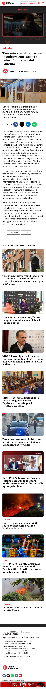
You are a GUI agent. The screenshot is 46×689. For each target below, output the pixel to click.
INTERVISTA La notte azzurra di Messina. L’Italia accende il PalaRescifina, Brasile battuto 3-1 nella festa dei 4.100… (22, 568)
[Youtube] (20, 675)
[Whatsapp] (12, 675)
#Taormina (26, 232)
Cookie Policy (19, 680)
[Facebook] (4, 675)
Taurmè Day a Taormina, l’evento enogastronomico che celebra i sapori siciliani (22, 320)
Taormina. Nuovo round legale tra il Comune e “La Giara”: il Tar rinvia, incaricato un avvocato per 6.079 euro (22, 280)
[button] (15, 124)
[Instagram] (8, 675)
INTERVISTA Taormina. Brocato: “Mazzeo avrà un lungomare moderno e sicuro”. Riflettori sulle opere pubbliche (23, 482)
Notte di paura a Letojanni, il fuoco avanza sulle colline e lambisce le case (19, 526)
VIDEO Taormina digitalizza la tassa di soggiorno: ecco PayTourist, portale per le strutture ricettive (20, 402)
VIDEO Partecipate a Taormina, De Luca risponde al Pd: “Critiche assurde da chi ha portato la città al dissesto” (22, 360)
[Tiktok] (16, 675)
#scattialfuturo (13, 232)
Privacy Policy (8, 680)
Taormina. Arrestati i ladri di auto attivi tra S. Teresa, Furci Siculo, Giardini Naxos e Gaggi (22, 442)
